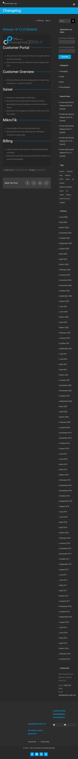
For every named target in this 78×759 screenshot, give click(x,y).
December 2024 (65, 280)
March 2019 (64, 475)
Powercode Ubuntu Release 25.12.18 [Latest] (67, 141)
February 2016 (65, 654)
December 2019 (65, 433)
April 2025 (63, 259)
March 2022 (64, 327)
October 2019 (65, 443)
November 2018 (66, 491)
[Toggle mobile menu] (74, 4)
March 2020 (64, 417)
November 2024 (66, 285)
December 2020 (65, 385)
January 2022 (65, 338)
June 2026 (64, 217)
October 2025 (65, 238)
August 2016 (64, 622)
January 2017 (65, 601)
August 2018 (64, 506)
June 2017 (64, 580)
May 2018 (63, 522)
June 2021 (64, 359)
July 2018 (63, 512)
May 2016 (63, 638)
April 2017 (63, 591)
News (62, 82)
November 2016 (66, 606)
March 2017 (64, 596)
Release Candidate (66, 187)
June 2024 (64, 312)
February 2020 (65, 422)
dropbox (67, 175)
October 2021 (65, 343)
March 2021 (64, 375)
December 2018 (65, 485)
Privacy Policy (45, 742)
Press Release (65, 87)
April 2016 (63, 643)
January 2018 (65, 543)
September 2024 (66, 296)
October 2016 (65, 612)
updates (62, 202)
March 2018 (64, 533)
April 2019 (63, 470)
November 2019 (66, 438)
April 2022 (63, 322)
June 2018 (64, 517)
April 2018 (63, 527)
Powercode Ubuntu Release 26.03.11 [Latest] (67, 129)
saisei (61, 191)
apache (62, 171)
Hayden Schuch (9, 170)
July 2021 (63, 354)
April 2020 (63, 412)
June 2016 (64, 633)
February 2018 (65, 538)
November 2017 (66, 554)
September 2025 (66, 243)
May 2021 (63, 364)
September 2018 (66, 501)
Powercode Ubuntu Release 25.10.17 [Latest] (67, 152)
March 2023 (64, 317)
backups (70, 171)
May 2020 (63, 406)
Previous (40, 21)
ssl (67, 191)
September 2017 (66, 564)
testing (68, 195)
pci (73, 179)
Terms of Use (32, 742)
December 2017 (65, 548)
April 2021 (63, 370)
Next (47, 21)
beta (61, 175)
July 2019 (63, 454)
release (62, 183)
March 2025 (64, 264)
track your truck (65, 199)
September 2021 (66, 349)
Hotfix (62, 77)
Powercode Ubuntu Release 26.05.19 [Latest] (67, 117)
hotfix (61, 179)
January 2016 (65, 659)
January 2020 (65, 427)
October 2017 (65, 559)
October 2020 (65, 396)
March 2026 (64, 227)
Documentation (59, 717)
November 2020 (66, 391)
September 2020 (66, 401)
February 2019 (65, 480)
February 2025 (65, 270)
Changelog (32, 170)
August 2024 (64, 301)
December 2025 (65, 233)
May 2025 (63, 254)
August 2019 (64, 448)
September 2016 (66, 617)
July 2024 (63, 306)
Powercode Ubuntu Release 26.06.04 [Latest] (67, 105)
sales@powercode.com (67, 695)
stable (62, 195)
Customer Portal (59, 711)
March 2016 (64, 648)
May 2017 (63, 585)
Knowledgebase (59, 714)
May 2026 (63, 222)
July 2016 (63, 627)
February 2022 (65, 333)
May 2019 (63, 464)
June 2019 (64, 459)
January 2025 (65, 275)
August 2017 (64, 570)
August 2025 (64, 249)
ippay (68, 179)
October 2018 (65, 496)
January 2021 (65, 380)
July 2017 (63, 575)
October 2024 (65, 291)
